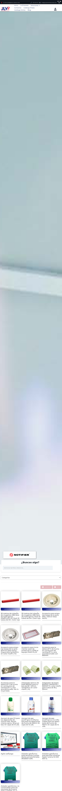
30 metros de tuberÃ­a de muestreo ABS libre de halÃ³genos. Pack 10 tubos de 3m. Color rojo (31, 615)
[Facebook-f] (58, 1)
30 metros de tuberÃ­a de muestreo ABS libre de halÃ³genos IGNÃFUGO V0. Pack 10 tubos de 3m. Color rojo (10, 616)
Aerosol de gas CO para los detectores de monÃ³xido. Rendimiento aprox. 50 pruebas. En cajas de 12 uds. (10, 721)
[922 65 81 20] (31, 2)
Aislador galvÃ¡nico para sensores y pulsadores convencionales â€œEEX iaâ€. (30, 756)
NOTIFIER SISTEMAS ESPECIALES (10, 609)
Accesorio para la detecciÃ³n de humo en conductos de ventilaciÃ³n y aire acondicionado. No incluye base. (10, 687)
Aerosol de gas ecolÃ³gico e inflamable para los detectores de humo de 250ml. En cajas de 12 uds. (30, 721)
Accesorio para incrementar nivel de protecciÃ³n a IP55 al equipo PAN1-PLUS (30, 649)
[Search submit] (56, 567)
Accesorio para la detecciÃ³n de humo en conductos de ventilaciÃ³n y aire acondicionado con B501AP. (50, 651)
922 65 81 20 (35, 2)
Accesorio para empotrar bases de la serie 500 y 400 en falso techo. (51, 615)
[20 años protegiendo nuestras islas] (1, 2)
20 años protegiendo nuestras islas (11, 2)
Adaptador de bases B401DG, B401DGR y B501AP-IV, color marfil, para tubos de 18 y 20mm (51, 686)
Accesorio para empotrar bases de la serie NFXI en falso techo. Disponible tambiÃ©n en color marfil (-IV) (10, 650)
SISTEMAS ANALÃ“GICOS (10, 643)
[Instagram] (59, 2)
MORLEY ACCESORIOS (52, 678)
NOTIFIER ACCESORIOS (31, 643)
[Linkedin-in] (60, 1)
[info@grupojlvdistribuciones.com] (40, 2)
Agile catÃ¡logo (7, 754)
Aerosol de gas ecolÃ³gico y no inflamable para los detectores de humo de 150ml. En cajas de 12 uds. (51, 722)
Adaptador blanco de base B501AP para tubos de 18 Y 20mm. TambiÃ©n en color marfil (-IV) (30, 686)
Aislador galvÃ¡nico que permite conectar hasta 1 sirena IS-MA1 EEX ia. (51, 756)
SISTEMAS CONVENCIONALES (51, 609)
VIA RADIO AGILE (10, 749)
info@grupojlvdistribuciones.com (49, 2)
